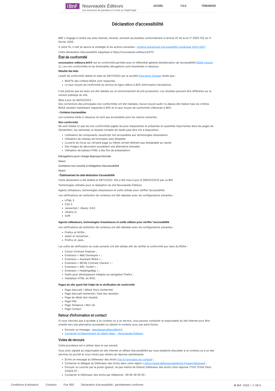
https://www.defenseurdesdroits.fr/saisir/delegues (174, 363)
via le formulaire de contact (135, 359)
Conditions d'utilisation (25, 384)
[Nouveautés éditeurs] (112, 6)
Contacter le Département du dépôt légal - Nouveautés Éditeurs (104, 333)
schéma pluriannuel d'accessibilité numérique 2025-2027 (171, 46)
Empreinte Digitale (150, 75)
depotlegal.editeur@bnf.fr (107, 329)
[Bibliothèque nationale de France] (71, 6)
